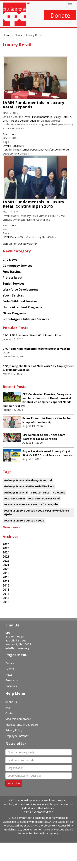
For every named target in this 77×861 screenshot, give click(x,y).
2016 (6, 585)
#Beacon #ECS (40, 492)
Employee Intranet (16, 736)
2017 (6, 581)
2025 (6, 548)
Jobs (8, 707)
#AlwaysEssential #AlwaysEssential (28, 480)
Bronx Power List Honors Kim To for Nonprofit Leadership (46, 420)
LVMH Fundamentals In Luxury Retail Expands (33, 104)
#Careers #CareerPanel (44, 498)
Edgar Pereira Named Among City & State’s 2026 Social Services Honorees (48, 453)
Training (15, 149)
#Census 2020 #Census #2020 (24, 520)
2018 (6, 577)
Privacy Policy (13, 730)
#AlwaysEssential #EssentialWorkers (29, 486)
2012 (6, 602)
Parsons (38, 149)
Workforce (49, 149)
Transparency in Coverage (21, 724)
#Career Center (14, 498)
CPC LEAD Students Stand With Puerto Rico (32, 335)
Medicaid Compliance (18, 719)
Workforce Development (20, 289)
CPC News (10, 260)
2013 (6, 598)
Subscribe (14, 783)
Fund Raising (12, 272)
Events (9, 669)
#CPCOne (59, 492)
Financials (11, 686)
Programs (11, 680)
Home (6, 35)
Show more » (11, 527)
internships (26, 149)
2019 (6, 573)
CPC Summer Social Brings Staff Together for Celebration (43, 436)
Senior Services (13, 283)
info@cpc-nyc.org (17, 648)
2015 (6, 590)
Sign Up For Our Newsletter (20, 243)
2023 (6, 557)
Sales (52, 237)
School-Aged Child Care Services (26, 319)
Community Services (17, 266)
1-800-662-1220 (42, 812)
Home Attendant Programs (22, 307)
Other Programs (14, 313)
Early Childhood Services (20, 301)
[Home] (16, 14)
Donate (60, 15)
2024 (6, 552)
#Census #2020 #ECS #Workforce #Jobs (31, 504)
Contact (10, 713)
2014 (6, 594)
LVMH (6, 145)
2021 (6, 565)
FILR (13, 145)
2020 (6, 569)
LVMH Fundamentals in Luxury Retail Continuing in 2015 (33, 204)
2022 (6, 561)
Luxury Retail (41, 237)
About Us (11, 702)
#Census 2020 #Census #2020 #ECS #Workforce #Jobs (36, 512)
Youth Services (13, 295)
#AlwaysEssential (16, 492)
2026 (6, 544)
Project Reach (13, 278)
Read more (9, 134)
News (18, 35)
